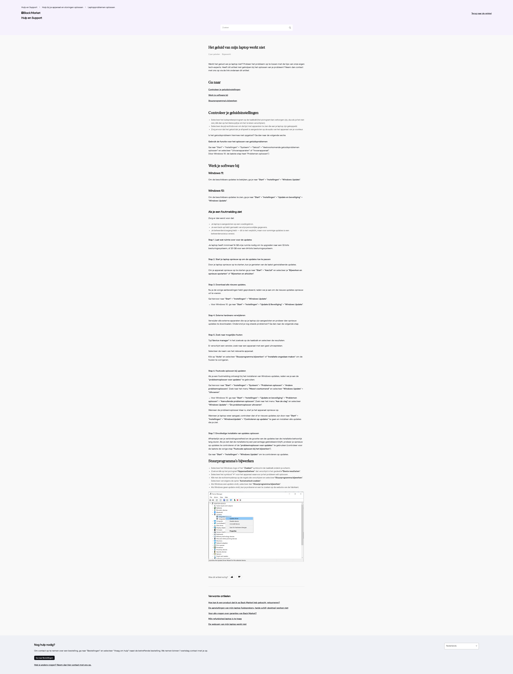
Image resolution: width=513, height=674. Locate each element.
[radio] (232, 577)
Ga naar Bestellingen (44, 658)
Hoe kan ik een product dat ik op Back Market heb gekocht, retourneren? (244, 602)
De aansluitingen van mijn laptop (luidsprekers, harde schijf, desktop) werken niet (248, 607)
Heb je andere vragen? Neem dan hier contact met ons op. (62, 664)
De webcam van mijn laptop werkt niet (227, 624)
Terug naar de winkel (481, 13)
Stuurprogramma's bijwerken (222, 100)
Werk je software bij (218, 95)
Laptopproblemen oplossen (101, 7)
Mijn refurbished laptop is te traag (225, 618)
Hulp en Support (29, 7)
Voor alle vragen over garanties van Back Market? (232, 613)
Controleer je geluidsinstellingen (224, 89)
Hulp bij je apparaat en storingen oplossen (62, 7)
